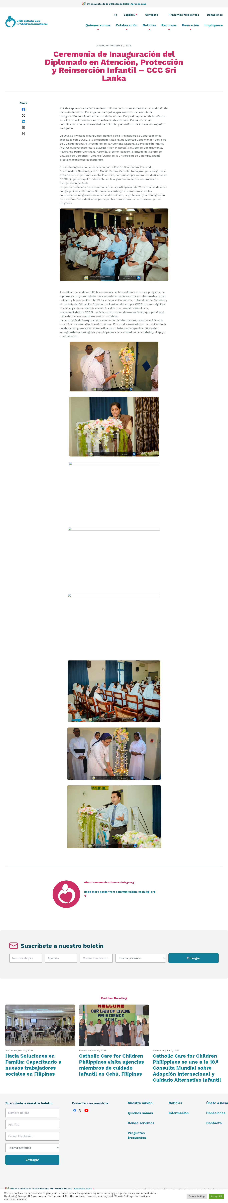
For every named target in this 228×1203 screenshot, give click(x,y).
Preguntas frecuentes (184, 14)
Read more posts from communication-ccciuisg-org (119, 891)
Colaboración (126, 25)
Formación (190, 25)
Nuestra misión (140, 1103)
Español (129, 14)
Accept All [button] (216, 1196)
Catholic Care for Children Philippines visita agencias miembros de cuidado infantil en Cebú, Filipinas (111, 1065)
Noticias (149, 25)
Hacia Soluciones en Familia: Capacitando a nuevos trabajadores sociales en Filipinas (33, 1065)
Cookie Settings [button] (197, 1196)
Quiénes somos (97, 25)
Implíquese (213, 25)
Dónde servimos (141, 1123)
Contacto (153, 14)
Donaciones (215, 14)
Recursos (169, 25)
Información (179, 1113)
